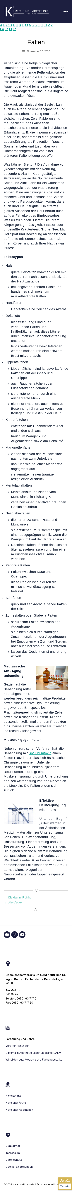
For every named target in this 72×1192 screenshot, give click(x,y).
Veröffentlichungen (17, 1045)
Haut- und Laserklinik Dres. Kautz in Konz (36, 1184)
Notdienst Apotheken (19, 1109)
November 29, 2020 (38, 51)
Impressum (13, 1153)
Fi (10, 29)
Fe (6, 29)
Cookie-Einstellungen (19, 1166)
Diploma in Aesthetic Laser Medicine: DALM (33, 1052)
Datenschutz (14, 1159)
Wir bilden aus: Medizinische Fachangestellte (34, 1059)
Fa (2, 29)
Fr (14, 29)
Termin (64, 1186)
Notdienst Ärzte (16, 1102)
